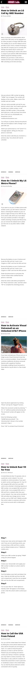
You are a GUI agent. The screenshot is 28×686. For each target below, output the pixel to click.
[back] (2, 2)
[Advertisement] (14, 78)
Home (2, 7)
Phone (7, 7)
